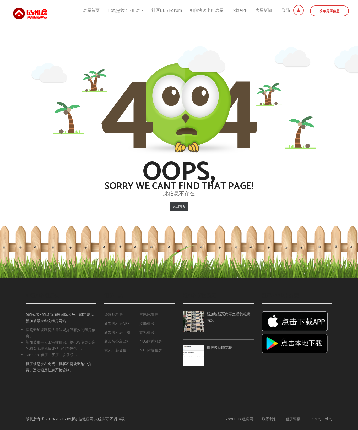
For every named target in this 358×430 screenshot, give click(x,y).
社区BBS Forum (166, 10)
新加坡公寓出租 (117, 341)
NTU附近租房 (150, 350)
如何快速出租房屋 (206, 10)
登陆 (286, 10)
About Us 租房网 (239, 418)
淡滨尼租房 (113, 314)
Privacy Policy (320, 418)
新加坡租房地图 (117, 332)
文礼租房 (146, 332)
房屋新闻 (263, 10)
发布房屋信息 (329, 10)
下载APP (239, 10)
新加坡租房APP (117, 323)
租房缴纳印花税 (219, 348)
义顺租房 (146, 323)
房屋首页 (91, 10)
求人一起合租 (115, 350)
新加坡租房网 (82, 418)
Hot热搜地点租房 (124, 10)
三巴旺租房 (148, 314)
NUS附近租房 (150, 341)
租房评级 (293, 418)
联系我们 (269, 418)
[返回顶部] (341, 397)
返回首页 (179, 206)
